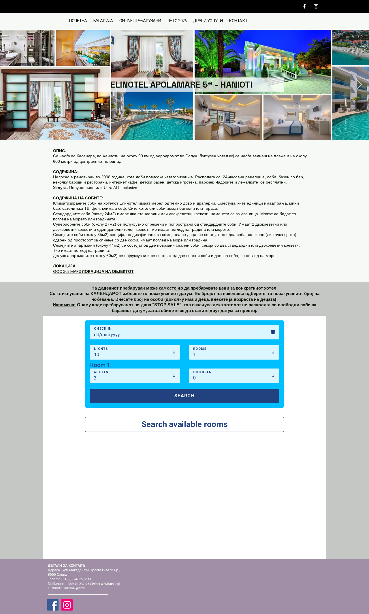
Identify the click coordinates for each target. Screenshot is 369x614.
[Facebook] (304, 6)
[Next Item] (359, 84)
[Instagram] (316, 6)
